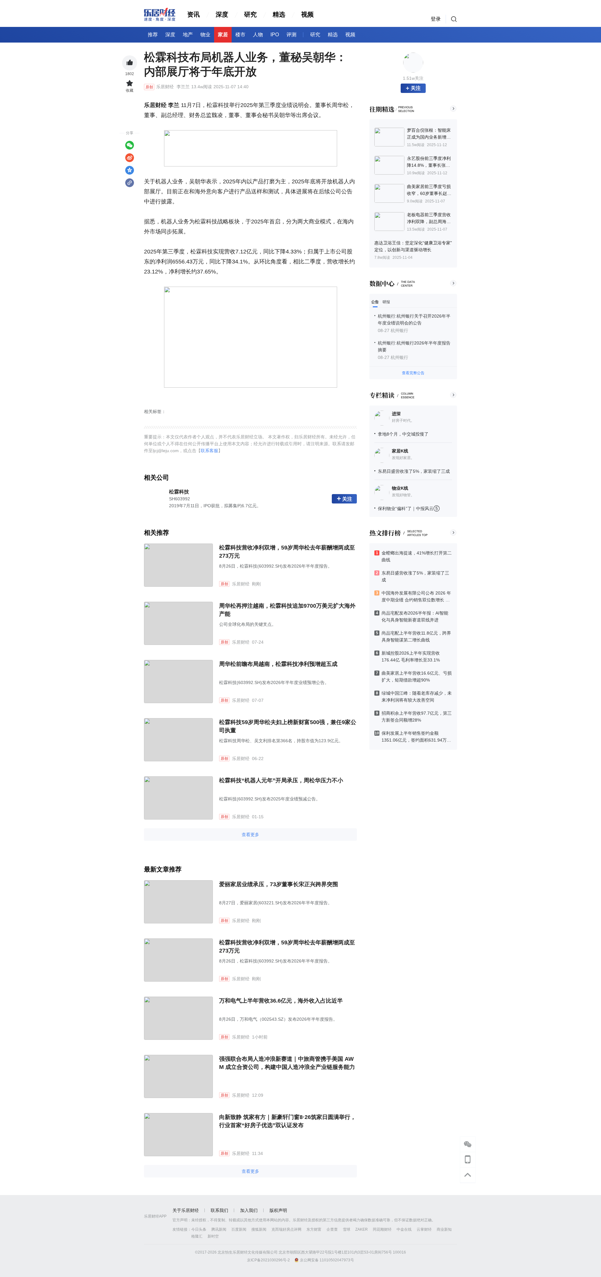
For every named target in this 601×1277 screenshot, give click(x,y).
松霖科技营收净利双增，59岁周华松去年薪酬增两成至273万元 (287, 551)
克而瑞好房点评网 (286, 1229)
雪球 (346, 1229)
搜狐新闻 (258, 1229)
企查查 (332, 1229)
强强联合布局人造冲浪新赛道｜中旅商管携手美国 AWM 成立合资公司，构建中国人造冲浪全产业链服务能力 (287, 1063)
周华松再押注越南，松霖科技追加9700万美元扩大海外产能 (287, 610)
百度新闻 (238, 1229)
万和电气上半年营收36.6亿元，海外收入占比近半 (281, 1001)
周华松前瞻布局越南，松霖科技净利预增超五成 (278, 664)
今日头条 (198, 1229)
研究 (250, 14)
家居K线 (400, 450)
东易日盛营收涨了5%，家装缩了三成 (414, 471)
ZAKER (361, 1229)
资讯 (193, 14)
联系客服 (209, 450)
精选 (279, 14)
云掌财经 (424, 1229)
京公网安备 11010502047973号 (327, 1260)
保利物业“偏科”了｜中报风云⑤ (408, 508)
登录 (436, 19)
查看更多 (250, 834)
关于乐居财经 (185, 1210)
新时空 (213, 1236)
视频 (307, 14)
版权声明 (278, 1210)
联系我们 (219, 1210)
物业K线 (400, 488)
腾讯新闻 (218, 1229)
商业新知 (444, 1229)
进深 (396, 413)
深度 (222, 14)
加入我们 (249, 1210)
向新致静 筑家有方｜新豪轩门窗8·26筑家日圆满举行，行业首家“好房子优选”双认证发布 (287, 1121)
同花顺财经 (382, 1229)
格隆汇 (197, 1236)
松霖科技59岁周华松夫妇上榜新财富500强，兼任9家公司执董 (287, 726)
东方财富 (313, 1229)
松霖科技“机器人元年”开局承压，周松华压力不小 (281, 780)
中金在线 (404, 1229)
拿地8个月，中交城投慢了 (403, 434)
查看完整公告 (413, 373)
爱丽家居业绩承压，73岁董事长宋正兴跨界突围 (278, 884)
